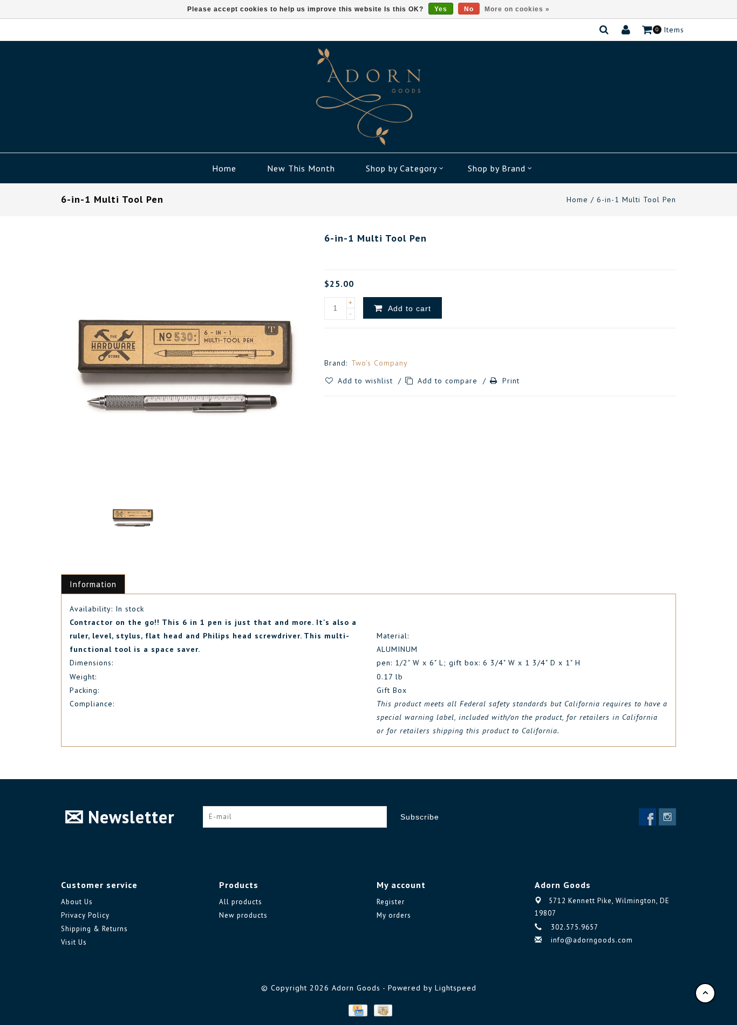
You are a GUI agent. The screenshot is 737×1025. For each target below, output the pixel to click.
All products (240, 901)
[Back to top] (705, 993)
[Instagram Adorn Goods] (667, 816)
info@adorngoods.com (592, 940)
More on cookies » (517, 9)
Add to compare (449, 381)
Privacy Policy (85, 915)
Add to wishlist (366, 381)
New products (243, 915)
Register (391, 901)
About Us (77, 901)
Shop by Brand (497, 168)
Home (224, 168)
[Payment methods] (357, 1010)
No (469, 9)
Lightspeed (455, 988)
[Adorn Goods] (368, 96)
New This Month (301, 168)
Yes (440, 9)
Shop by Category (401, 168)
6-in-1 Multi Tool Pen (636, 199)
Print (511, 381)
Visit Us (74, 942)
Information (93, 584)
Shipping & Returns (94, 928)
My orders (394, 915)
